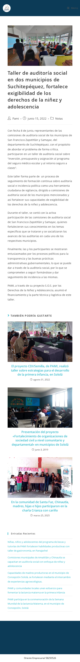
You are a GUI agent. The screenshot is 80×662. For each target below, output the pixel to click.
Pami (15, 118)
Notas (59, 118)
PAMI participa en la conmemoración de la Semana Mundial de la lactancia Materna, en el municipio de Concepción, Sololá (36, 604)
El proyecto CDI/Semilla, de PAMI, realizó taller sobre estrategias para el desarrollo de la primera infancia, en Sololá (40, 370)
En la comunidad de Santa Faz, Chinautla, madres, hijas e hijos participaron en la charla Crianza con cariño (40, 506)
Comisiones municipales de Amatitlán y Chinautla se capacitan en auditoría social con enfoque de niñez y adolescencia (36, 562)
